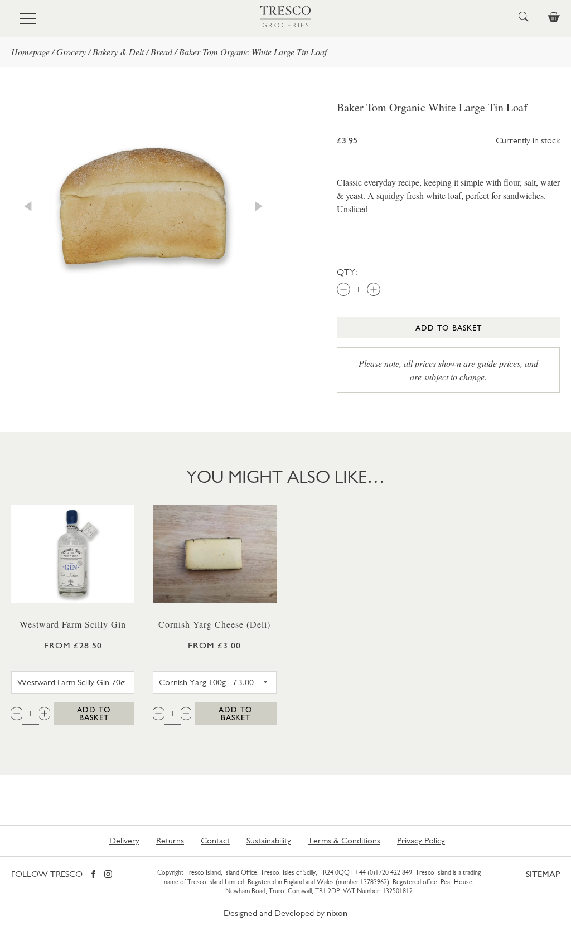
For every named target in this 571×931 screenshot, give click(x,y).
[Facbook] (93, 875)
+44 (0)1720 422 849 (383, 872)
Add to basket (448, 327)
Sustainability (268, 840)
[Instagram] (108, 875)
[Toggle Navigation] (28, 18)
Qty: (347, 271)
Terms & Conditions (344, 840)
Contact (215, 840)
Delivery (124, 840)
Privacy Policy (421, 840)
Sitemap (543, 874)
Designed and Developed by (285, 913)
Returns (170, 840)
